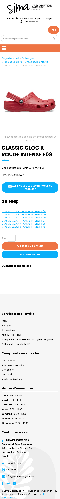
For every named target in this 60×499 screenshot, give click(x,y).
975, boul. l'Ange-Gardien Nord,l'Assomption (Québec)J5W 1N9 (18, 452)
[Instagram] (8, 483)
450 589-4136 (26, 18)
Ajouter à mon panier (30, 246)
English (49, 18)
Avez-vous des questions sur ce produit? (32, 187)
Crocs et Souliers (12, 62)
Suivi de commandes (13, 365)
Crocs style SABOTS (37, 62)
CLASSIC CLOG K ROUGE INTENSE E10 (23, 227)
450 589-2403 (14, 469)
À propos (39, 18)
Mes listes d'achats (12, 379)
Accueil (10, 18)
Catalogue (28, 58)
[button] (53, 30)
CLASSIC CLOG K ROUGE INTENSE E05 (24, 214)
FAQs (4, 321)
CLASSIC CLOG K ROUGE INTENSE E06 (24, 217)
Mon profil (7, 374)
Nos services (8, 330)
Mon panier (8, 369)
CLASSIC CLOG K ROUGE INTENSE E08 (24, 224)
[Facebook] (3, 483)
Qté (4, 238)
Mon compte (30, 21)
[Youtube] (14, 483)
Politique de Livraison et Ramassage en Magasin (27, 339)
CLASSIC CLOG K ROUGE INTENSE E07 (24, 220)
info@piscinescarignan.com (21, 476)
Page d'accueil (10, 58)
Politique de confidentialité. (16, 344)
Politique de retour (11, 334)
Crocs (5, 159)
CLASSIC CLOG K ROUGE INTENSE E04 (24, 211)
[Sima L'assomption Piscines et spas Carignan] (30, 8)
